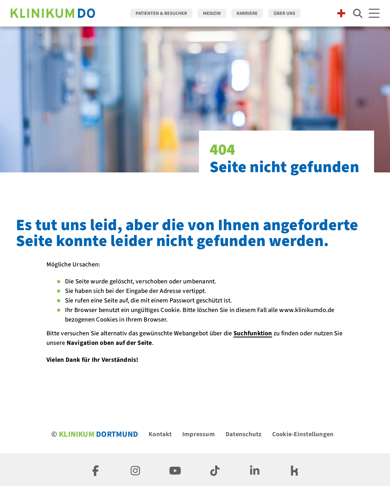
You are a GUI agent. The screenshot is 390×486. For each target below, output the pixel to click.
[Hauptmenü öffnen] (374, 13)
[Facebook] (95, 469)
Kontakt (160, 434)
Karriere (247, 13)
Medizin (212, 13)
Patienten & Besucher (161, 13)
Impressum (198, 434)
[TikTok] (215, 469)
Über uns (284, 13)
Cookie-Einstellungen (303, 434)
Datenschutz (244, 434)
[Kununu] (294, 469)
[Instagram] (135, 469)
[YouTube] (175, 469)
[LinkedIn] (254, 469)
